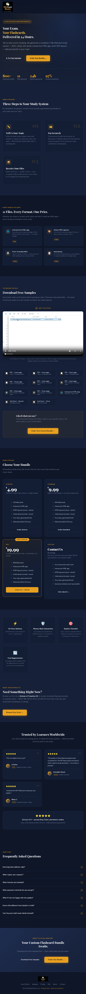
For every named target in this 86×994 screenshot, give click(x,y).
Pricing (43, 984)
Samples (35, 984)
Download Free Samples (30, 960)
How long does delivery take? (42, 867)
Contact (62, 984)
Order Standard (64, 530)
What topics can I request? (42, 875)
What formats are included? (42, 882)
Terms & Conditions (57, 988)
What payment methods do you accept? (42, 890)
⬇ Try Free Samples (13, 58)
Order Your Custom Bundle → (43, 431)
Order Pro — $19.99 (22, 590)
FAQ (49, 984)
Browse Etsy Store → (14, 712)
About (55, 984)
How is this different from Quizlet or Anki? (42, 905)
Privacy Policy (45, 988)
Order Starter (22, 530)
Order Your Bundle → (38, 58)
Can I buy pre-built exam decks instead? (42, 913)
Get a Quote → (64, 592)
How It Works (25, 984)
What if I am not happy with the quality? (42, 898)
